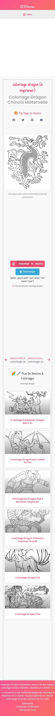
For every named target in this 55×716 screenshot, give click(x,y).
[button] (14, 120)
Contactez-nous (27, 710)
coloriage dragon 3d (27, 577)
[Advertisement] (27, 47)
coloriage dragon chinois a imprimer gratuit (27, 540)
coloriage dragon (25, 84)
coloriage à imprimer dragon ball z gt (27, 421)
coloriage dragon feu (27, 614)
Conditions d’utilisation (27, 706)
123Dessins (27, 703)
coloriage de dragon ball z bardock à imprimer (27, 500)
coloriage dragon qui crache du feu (27, 461)
